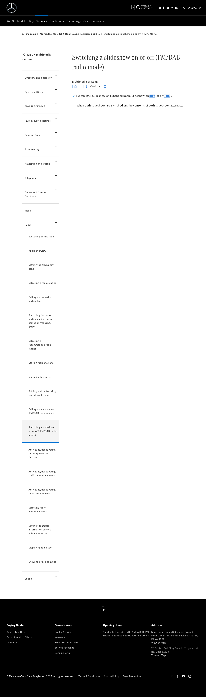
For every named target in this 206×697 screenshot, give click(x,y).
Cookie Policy (111, 676)
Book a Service (63, 632)
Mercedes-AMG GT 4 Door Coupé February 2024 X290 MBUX (70, 34)
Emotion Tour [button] (32, 135)
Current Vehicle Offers (19, 637)
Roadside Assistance (66, 642)
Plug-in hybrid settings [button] (38, 120)
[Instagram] (172, 8)
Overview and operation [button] (38, 77)
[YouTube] (168, 8)
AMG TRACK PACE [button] (35, 106)
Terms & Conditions (89, 676)
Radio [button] (28, 225)
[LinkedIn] (176, 8)
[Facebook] (163, 8)
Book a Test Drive (16, 632)
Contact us (12, 642)
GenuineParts (62, 653)
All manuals (29, 34)
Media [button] (28, 210)
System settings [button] (34, 92)
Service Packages (64, 647)
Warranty (60, 637)
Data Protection (132, 676)
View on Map (158, 642)
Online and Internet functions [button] (36, 194)
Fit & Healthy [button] (32, 149)
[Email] (160, 8)
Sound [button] (28, 578)
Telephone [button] (31, 178)
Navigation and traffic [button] (37, 163)
